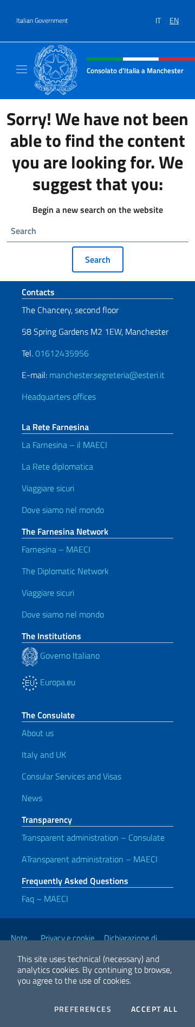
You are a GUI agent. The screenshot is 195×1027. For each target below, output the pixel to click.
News (32, 797)
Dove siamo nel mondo (63, 509)
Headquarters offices (59, 396)
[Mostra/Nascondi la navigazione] (21, 69)
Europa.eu (56, 681)
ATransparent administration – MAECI (90, 859)
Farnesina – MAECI (56, 549)
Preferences (83, 1009)
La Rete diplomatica (57, 466)
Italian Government (42, 20)
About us (38, 732)
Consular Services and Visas (71, 776)
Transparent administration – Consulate (93, 837)
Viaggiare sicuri (48, 488)
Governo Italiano (69, 655)
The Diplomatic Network (65, 570)
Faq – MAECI (45, 898)
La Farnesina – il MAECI (64, 444)
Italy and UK (44, 754)
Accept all (154, 1009)
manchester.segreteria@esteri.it (107, 374)
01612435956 (62, 353)
